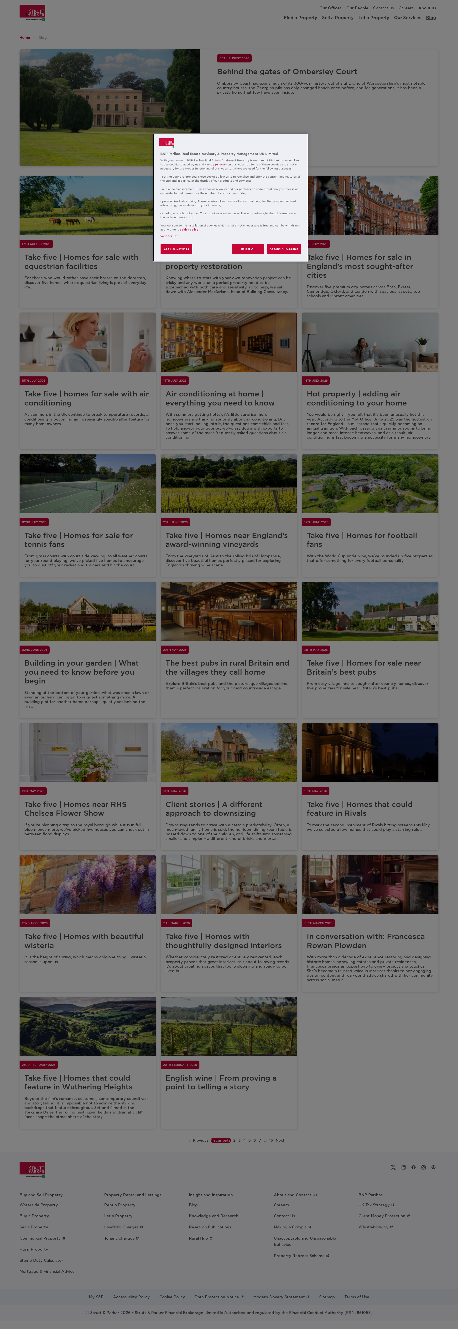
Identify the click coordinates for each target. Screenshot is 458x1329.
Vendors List (169, 236)
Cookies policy (188, 229)
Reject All (248, 249)
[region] (230, 197)
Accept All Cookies (284, 249)
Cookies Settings (176, 249)
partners (221, 164)
